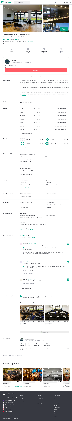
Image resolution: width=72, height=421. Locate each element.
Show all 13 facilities (26, 187)
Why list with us (40, 398)
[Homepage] (6, 2)
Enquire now (36, 70)
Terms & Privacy (57, 407)
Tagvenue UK (8, 409)
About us (56, 398)
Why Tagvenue (23, 398)
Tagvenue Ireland (9, 405)
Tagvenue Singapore (10, 407)
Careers (56, 405)
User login (22, 400)
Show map (30, 41)
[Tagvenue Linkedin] (17, 397)
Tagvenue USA (8, 411)
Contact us (56, 403)
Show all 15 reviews (26, 288)
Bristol (6, 355)
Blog (55, 411)
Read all (17, 39)
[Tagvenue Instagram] (12, 397)
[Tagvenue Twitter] (3, 397)
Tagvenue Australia (10, 400)
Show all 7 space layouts (27, 147)
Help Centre (57, 400)
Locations (56, 413)
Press (55, 409)
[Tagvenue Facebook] (8, 397)
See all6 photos (64, 29)
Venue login (39, 403)
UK (3, 355)
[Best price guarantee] (32, 133)
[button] (22, 2)
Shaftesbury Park (10, 295)
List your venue (40, 400)
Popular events (57, 416)
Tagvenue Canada (9, 402)
